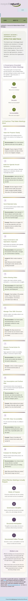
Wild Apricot (14, 599)
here (4, 26)
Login (22, 10)
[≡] (24, 20)
